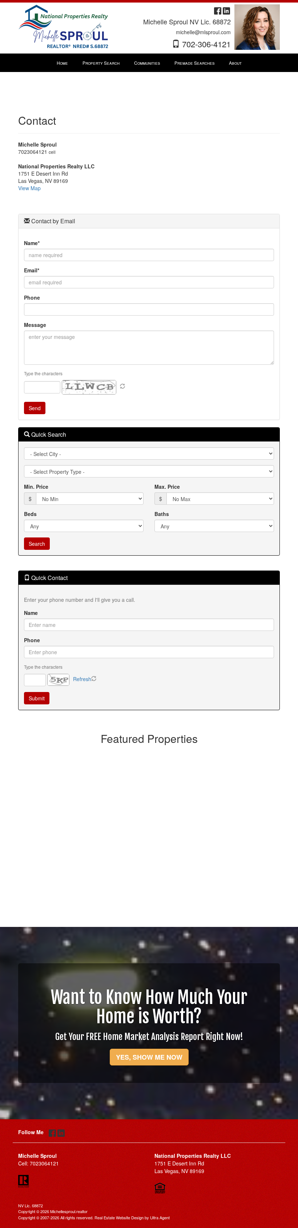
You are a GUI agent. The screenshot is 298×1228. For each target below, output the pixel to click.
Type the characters (43, 373)
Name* (32, 243)
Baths (161, 513)
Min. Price (36, 486)
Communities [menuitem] (147, 63)
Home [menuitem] (62, 63)
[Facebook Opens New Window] (217, 9)
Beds (30, 513)
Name (31, 612)
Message (35, 324)
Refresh (82, 679)
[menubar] (149, 63)
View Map (29, 188)
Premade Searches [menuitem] (194, 63)
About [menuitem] (235, 63)
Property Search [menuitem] (101, 63)
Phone (32, 297)
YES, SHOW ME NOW (149, 1057)
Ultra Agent (160, 1217)
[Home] (63, 26)
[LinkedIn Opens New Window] (226, 9)
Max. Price (167, 486)
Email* (31, 270)
